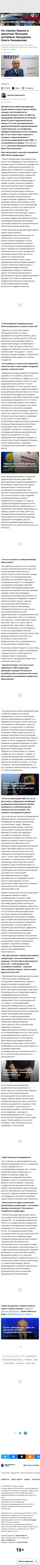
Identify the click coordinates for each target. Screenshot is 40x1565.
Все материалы (6, 102)
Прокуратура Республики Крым (12, 1359)
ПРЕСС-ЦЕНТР (16, 1480)
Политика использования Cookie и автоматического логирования (14, 1501)
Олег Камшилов (31, 1356)
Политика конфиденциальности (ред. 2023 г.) (18, 1504)
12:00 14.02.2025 (6, 52)
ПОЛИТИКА (5, 1473)
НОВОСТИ (5, 1480)
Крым (36, 1359)
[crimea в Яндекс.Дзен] (22, 1456)
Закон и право (30, 1363)
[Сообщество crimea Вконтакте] (13, 1456)
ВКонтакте (14, 1311)
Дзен (4, 1311)
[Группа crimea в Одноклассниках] (30, 1456)
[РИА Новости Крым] (8, 15)
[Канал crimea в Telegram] (5, 1456)
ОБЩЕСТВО (15, 1473)
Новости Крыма (9, 1363)
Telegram (28, 1308)
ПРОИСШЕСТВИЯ (27, 1473)
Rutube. (28, 1314)
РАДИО (27, 1480)
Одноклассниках (15, 1314)
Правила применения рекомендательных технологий (16, 1507)
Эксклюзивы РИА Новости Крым (13, 1356)
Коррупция (20, 1363)
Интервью (28, 1359)
